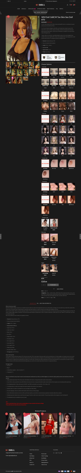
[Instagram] (73, 1)
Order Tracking (44, 455)
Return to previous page (70, 12)
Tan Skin (60, 295)
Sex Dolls (24, 8)
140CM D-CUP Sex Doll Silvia (30, 436)
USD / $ (9, 1)
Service (61, 8)
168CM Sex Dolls (44, 12)
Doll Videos (32, 455)
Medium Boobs (72, 294)
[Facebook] (70, 1)
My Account (43, 453)
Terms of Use (44, 464)
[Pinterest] (74, 1)
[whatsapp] (53, 297)
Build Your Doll (50, 8)
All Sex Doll (32, 458)
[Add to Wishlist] (20, 436)
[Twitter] (71, 1)
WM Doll (65, 295)
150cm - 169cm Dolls (50, 292)
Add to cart (53, 284)
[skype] (54, 297)
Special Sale (31, 8)
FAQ (57, 8)
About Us (31, 462)
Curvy (71, 292)
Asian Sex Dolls (66, 292)
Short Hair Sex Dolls (46, 295)
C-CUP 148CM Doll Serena (11, 436)
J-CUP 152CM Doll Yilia (46, 436)
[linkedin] (51, 297)
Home (18, 8)
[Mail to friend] (50, 297)
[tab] (32, 303)
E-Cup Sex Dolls (49, 294)
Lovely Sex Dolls (64, 294)
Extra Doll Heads (41, 8)
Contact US (32, 464)
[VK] (47, 297)
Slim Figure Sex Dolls (54, 295)
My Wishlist (43, 458)
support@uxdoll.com (12, 455)
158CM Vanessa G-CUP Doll (65, 436)
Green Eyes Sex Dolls (57, 294)
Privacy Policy (44, 460)
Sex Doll (38, 12)
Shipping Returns (44, 462)
